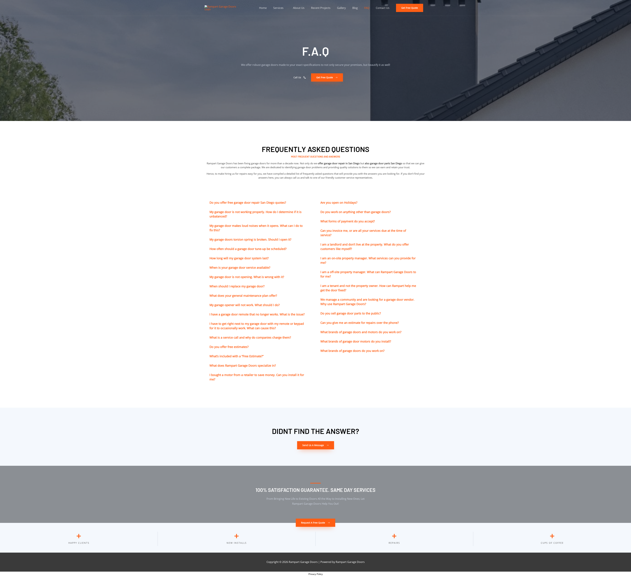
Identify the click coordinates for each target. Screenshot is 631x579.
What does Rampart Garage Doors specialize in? (243, 365)
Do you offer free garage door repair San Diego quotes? (248, 202)
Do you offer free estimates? (229, 347)
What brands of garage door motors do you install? (355, 341)
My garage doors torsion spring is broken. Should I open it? (250, 239)
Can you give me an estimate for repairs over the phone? (359, 323)
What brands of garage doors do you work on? (352, 351)
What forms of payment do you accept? (347, 221)
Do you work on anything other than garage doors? (355, 212)
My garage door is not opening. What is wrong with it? (247, 277)
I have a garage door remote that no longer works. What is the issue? (257, 314)
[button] (409, 8)
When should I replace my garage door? (237, 286)
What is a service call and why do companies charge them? (250, 337)
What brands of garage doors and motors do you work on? (360, 332)
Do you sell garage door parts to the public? (350, 313)
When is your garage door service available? (240, 267)
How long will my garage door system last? (239, 258)
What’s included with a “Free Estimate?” (237, 356)
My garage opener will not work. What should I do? (245, 305)
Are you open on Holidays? (338, 202)
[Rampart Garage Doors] (223, 7)
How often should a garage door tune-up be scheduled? (248, 249)
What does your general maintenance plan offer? (243, 296)
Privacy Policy (315, 574)
